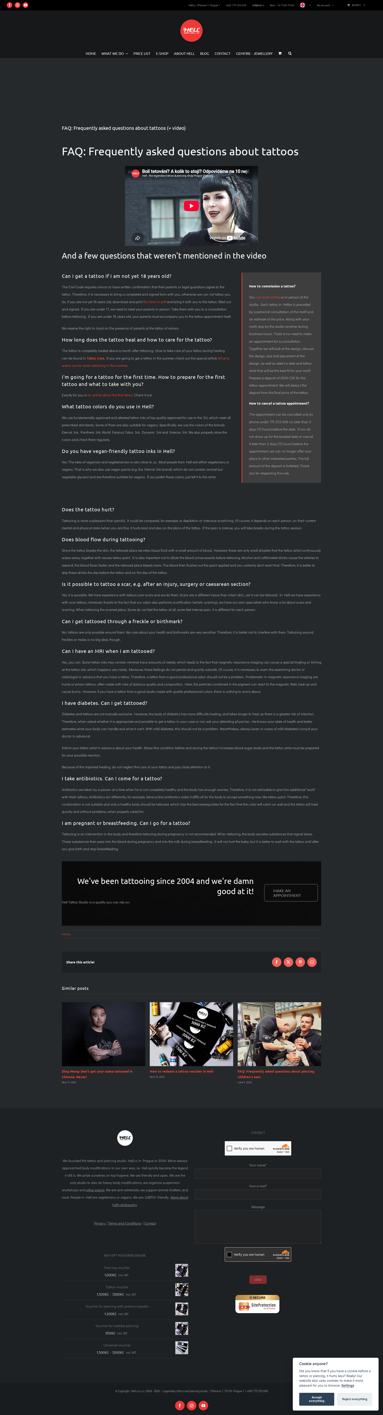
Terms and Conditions (124, 1223)
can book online (268, 297)
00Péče (66, 934)
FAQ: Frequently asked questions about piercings (277, 1071)
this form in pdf (154, 301)
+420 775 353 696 (257, 1391)
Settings (347, 1385)
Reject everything (354, 1399)
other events (95, 1190)
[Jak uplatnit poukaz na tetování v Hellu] (103, 1034)
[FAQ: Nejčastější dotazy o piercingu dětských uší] (191, 1034)
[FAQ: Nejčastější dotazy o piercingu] (279, 1034)
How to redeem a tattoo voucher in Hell (93, 1071)
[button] (290, 53)
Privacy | (100, 1223)
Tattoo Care (95, 358)
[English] (305, 5)
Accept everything (316, 1399)
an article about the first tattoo (110, 395)
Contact (150, 1223)
